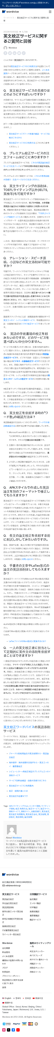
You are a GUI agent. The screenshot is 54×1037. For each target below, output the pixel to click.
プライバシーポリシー (11, 976)
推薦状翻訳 (34, 911)
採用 (4, 987)
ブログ (5, 968)
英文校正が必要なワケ (18, 796)
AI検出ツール (35, 972)
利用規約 (6, 972)
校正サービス (34, 809)
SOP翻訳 (34, 907)
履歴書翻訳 (34, 916)
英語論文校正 (8, 899)
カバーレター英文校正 (11, 934)
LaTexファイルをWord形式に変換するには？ (27, 641)
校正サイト (45, 809)
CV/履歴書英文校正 (10, 930)
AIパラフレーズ (36, 955)
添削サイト (25, 811)
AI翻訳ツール (35, 964)
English (8, 998)
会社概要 (6, 948)
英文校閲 (42, 814)
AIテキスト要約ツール (39, 959)
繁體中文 (9, 1003)
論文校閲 (28, 817)
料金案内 (6, 952)
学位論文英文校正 (10, 903)
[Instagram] (4, 1030)
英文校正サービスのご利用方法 (24, 66)
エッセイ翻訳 (35, 903)
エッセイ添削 (34, 806)
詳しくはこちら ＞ (13, 6)
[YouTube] (18, 1030)
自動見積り (36, 811)
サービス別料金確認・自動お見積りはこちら (27, 780)
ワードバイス (8, 18)
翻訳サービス (35, 920)
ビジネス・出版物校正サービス (26, 361)
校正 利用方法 (22, 809)
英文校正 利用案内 (17, 814)
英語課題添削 (8, 907)
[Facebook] (13, 1030)
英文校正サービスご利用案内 (21, 786)
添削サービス (14, 811)
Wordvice (17, 837)
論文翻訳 (34, 899)
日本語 (28, 998)
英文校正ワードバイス (18, 727)
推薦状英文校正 (9, 926)
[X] (8, 1030)
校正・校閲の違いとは (18, 791)
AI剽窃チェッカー (37, 968)
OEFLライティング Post (18, 806)
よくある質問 (7, 956)
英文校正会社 (31, 814)
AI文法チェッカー (37, 951)
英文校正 (45, 811)
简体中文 (39, 998)
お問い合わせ (14, 406)
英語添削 (19, 817)
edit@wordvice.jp (13, 885)
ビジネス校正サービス (29, 324)
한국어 (18, 998)
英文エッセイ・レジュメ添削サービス (19, 320)
